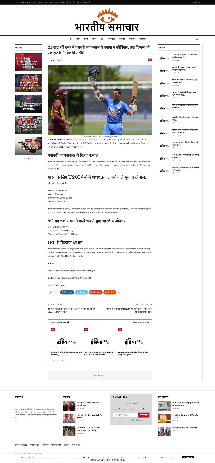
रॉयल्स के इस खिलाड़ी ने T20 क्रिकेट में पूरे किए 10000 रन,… (28, 127)
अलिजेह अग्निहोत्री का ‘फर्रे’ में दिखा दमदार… (185, 428)
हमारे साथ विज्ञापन (43, 2)
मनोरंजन (132, 39)
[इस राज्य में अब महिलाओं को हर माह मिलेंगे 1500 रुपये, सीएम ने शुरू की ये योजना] (164, 95)
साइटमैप (79, 2)
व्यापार (94, 39)
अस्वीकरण (62, 2)
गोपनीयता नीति (70, 2)
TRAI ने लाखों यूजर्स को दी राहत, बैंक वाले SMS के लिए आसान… (29, 148)
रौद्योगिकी (142, 39)
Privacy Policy (118, 460)
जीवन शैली (111, 39)
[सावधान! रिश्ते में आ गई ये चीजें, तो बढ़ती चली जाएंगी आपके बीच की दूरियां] (164, 145)
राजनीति (122, 39)
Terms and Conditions (100, 460)
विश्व (77, 39)
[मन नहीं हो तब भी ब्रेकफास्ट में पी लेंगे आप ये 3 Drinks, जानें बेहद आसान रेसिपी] (164, 418)
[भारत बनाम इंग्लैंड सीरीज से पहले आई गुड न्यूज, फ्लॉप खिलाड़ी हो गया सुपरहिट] (133, 339)
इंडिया (86, 39)
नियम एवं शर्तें (86, 2)
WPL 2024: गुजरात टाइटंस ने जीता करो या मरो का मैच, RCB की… (29, 85)
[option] (28, 105)
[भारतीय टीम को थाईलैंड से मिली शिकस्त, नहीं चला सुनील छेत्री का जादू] (66, 339)
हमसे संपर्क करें (53, 2)
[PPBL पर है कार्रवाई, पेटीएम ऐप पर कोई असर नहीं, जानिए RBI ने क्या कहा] (164, 406)
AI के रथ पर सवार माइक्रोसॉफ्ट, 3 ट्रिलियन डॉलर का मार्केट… (28, 106)
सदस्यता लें (144, 415)
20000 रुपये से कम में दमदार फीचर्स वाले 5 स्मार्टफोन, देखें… (28, 64)
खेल (102, 39)
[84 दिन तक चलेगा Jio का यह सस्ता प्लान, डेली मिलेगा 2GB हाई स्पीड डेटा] (164, 58)
